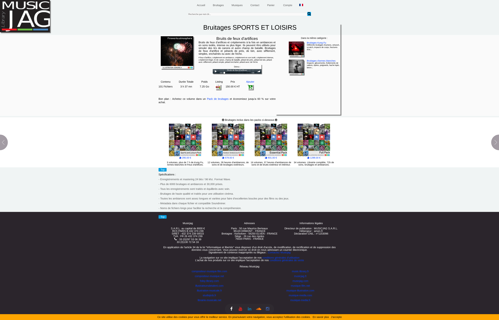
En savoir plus (321, 317)
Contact (254, 5)
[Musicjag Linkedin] (249, 309)
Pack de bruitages (218, 98)
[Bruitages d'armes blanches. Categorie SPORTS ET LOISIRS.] (296, 67)
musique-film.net (300, 285)
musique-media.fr (300, 300)
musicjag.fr (300, 276)
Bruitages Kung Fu (316, 42)
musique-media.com (300, 295)
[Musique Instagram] (268, 309)
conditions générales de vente (287, 260)
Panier (271, 5)
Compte (287, 5)
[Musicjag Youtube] (240, 309)
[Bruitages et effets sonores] (231, 309)
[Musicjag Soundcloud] (258, 309)
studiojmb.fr (209, 295)
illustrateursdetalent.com (209, 285)
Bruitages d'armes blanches (321, 61)
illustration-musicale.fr (209, 290)
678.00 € (229, 157)
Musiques (237, 5)
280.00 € (186, 157)
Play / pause (215, 71)
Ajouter (250, 81)
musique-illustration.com (300, 290)
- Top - (162, 169)
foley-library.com (209, 280)
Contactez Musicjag (279, 252)
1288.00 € (314, 157)
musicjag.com (300, 280)
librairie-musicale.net (209, 300)
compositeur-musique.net (209, 276)
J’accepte (336, 317)
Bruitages (218, 5)
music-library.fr (300, 271)
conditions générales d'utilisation (280, 257)
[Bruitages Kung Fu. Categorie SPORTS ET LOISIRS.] (296, 49)
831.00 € (272, 157)
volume (258, 71)
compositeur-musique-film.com (209, 271)
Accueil (201, 5)
